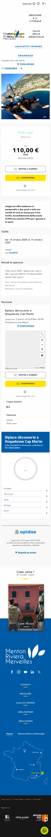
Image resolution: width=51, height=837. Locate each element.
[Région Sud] (40, 818)
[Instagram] (18, 672)
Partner (28, 799)
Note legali (36, 799)
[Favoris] (38, 4)
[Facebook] (11, 672)
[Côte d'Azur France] (22, 818)
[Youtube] (25, 672)
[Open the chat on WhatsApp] (45, 831)
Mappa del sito (5, 808)
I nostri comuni (5, 799)
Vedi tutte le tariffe (25, 158)
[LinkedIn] (32, 672)
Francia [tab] (9, 734)
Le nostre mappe (18, 799)
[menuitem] (35, 18)
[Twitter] (39, 672)
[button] (34, 4)
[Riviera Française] (7, 818)
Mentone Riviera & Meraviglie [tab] (31, 734)
